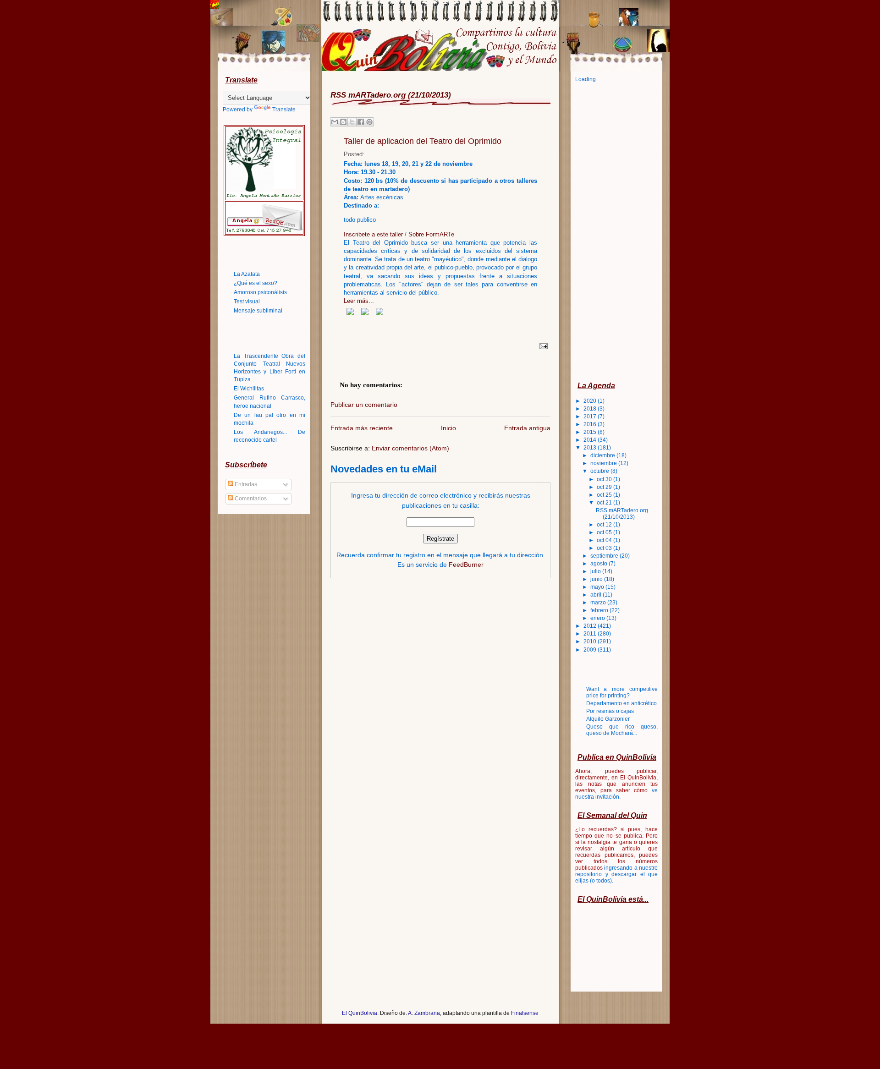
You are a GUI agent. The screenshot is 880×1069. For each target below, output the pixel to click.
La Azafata (247, 274)
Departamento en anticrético (621, 703)
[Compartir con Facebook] (360, 121)
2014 (590, 440)
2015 (590, 432)
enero (598, 618)
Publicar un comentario (363, 404)
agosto (599, 563)
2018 (590, 409)
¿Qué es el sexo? (255, 283)
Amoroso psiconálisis (260, 292)
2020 (590, 401)
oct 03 (605, 548)
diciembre (603, 455)
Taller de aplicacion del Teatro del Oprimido (422, 141)
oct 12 (605, 524)
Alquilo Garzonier (608, 719)
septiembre (605, 556)
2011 (590, 633)
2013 (590, 447)
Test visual (247, 301)
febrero (600, 610)
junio (597, 579)
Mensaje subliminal (258, 310)
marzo (598, 602)
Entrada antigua (527, 428)
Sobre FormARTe (431, 234)
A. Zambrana (424, 1013)
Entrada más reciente (361, 428)
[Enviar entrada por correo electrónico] (542, 346)
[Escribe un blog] (343, 121)
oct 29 (605, 487)
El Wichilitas (249, 388)
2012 (590, 626)
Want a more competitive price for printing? (622, 692)
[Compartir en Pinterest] (369, 121)
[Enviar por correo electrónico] (334, 121)
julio (596, 571)
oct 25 (605, 495)
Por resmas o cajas (610, 711)
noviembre (604, 463)
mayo (597, 587)
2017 (590, 416)
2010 (590, 641)
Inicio (448, 428)
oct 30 (605, 479)
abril (596, 595)
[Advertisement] (612, 231)
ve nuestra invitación (616, 793)
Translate (284, 109)
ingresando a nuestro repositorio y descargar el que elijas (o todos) (616, 874)
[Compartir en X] (352, 121)
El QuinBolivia (359, 1013)
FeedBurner (466, 564)
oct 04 (605, 540)
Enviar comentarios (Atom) (410, 448)
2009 (590, 650)
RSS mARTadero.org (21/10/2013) (622, 513)
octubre (600, 471)
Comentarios (250, 498)
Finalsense (525, 1013)
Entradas (245, 484)
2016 (590, 424)
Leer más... (359, 300)
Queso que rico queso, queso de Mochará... (622, 730)
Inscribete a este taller (374, 234)
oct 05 (605, 532)
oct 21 (605, 502)
